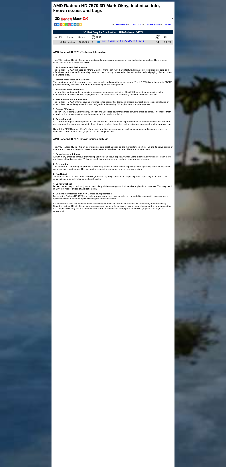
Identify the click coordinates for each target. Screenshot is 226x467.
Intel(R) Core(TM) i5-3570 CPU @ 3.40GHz (123, 41)
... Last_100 (135, 24)
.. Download (120, 24)
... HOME (166, 24)
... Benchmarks (152, 24)
